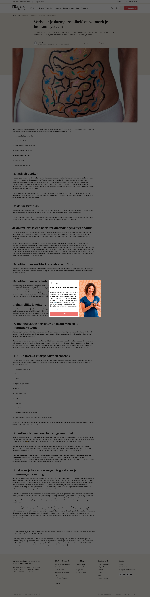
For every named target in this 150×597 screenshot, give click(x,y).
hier (55, 303)
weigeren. (57, 309)
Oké (64, 314)
